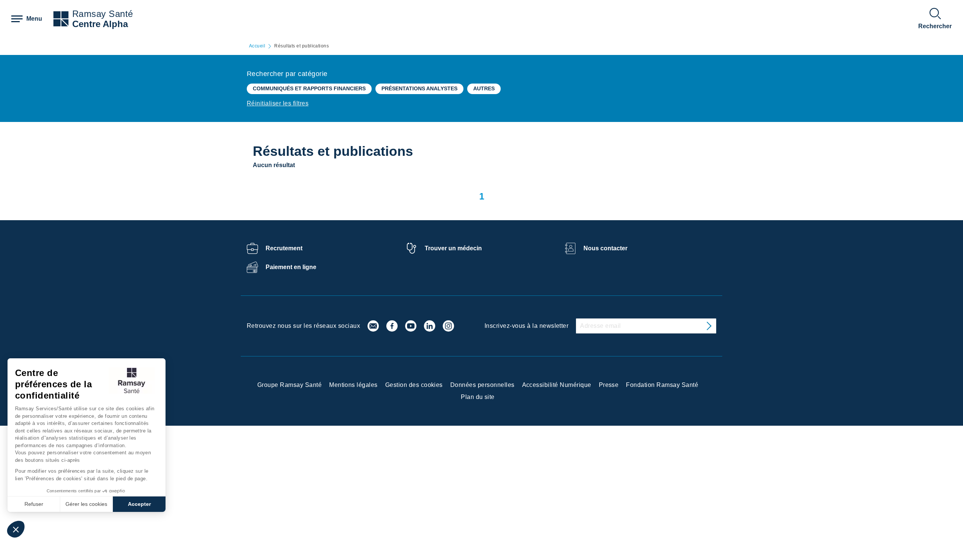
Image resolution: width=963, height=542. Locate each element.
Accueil (257, 46)
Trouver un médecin (453, 248)
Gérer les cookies (86, 504)
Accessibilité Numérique (556, 385)
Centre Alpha (100, 24)
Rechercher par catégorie (287, 74)
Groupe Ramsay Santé (289, 385)
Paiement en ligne (291, 267)
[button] (16, 529)
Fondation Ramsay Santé (662, 385)
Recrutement (284, 248)
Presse (609, 385)
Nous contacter (605, 248)
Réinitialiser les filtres (277, 103)
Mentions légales (353, 385)
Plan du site (478, 397)
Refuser (33, 504)
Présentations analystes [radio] (419, 88)
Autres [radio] (484, 88)
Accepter (139, 504)
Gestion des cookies (414, 385)
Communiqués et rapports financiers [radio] (309, 88)
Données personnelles (482, 385)
